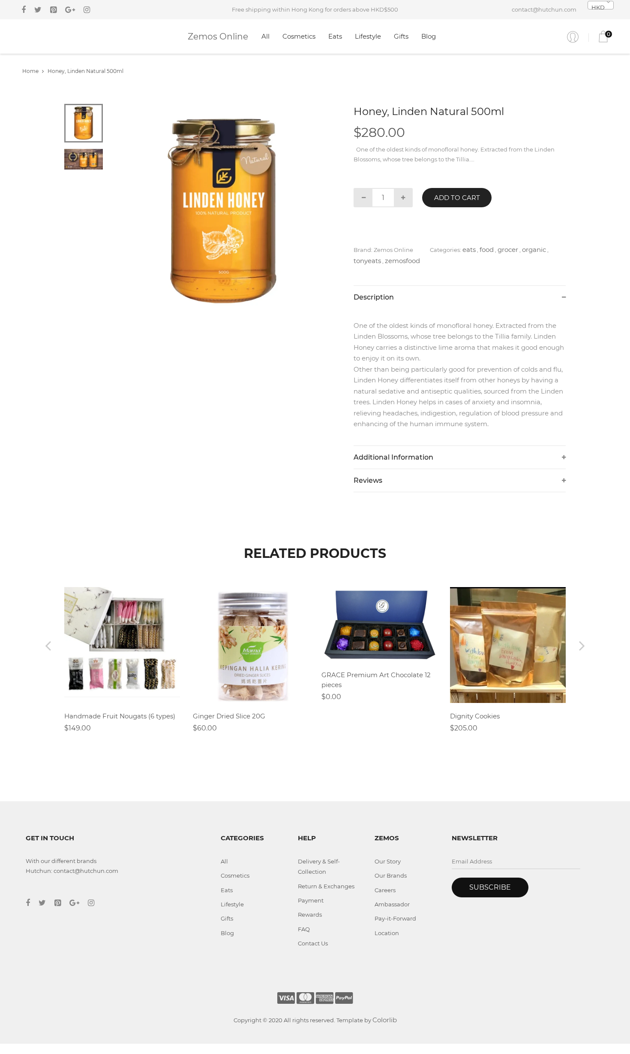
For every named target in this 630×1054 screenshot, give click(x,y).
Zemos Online (218, 36)
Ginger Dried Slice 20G (229, 716)
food (487, 249)
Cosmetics (298, 36)
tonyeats (367, 261)
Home (30, 71)
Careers (385, 890)
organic (534, 249)
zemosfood (402, 261)
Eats (335, 36)
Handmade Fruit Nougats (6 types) (119, 716)
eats (469, 249)
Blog (428, 36)
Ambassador (392, 904)
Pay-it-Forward (395, 918)
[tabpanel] (223, 211)
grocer (508, 249)
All (265, 36)
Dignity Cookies (475, 716)
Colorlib (384, 1020)
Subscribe (490, 887)
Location (387, 933)
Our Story (388, 861)
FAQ (304, 929)
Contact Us (313, 943)
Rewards (310, 914)
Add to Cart (457, 198)
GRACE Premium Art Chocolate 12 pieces (376, 680)
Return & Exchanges (326, 886)
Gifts (401, 36)
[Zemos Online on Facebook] (23, 10)
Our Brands (391, 875)
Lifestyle (368, 36)
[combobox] (601, 5)
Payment (311, 900)
